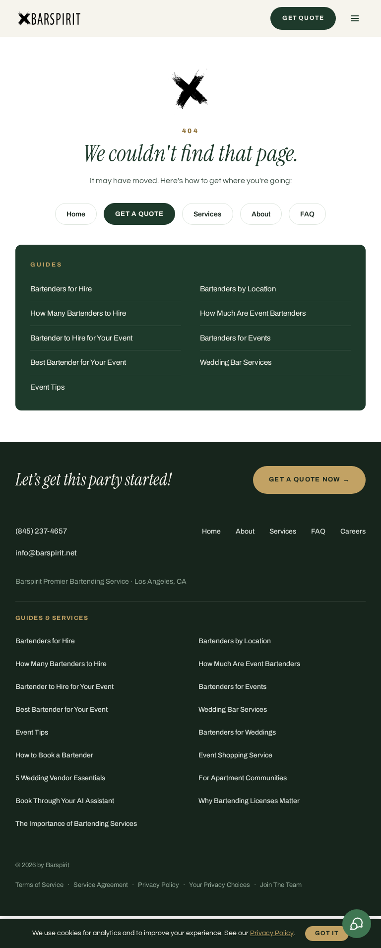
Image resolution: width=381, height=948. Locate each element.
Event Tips (47, 387)
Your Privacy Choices (219, 884)
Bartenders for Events (235, 338)
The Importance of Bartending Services (76, 823)
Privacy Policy (158, 884)
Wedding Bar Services (236, 362)
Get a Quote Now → (309, 479)
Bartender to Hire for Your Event (81, 338)
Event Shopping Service (235, 755)
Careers (353, 531)
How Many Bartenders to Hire (78, 313)
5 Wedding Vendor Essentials (60, 778)
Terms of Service (39, 884)
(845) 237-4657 (41, 531)
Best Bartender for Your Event (78, 362)
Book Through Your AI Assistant (64, 801)
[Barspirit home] (48, 18)
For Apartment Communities (242, 778)
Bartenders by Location (238, 289)
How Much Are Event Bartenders (253, 313)
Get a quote (139, 213)
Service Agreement (100, 884)
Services (207, 214)
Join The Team (281, 884)
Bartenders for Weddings (237, 732)
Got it (327, 933)
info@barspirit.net (46, 553)
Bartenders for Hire (61, 289)
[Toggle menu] (355, 18)
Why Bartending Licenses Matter (249, 801)
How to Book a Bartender (54, 755)
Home (75, 214)
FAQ (307, 214)
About (261, 214)
